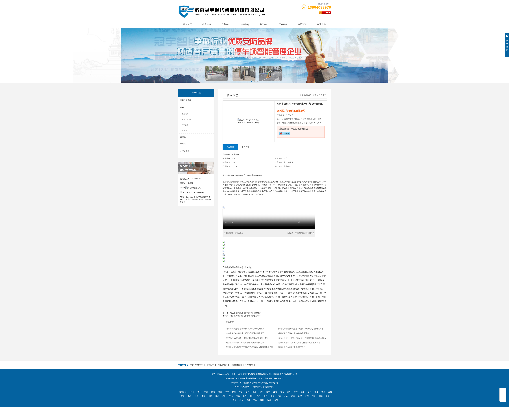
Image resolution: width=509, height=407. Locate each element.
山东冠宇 (210, 365)
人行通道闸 (184, 151)
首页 (314, 95)
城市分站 (183, 392)
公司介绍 (206, 24)
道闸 (182, 107)
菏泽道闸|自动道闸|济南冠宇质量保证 (245, 313)
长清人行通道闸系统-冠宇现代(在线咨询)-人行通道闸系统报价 (302, 329)
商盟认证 (302, 24)
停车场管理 (222, 365)
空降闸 (184, 131)
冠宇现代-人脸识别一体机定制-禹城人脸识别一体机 (247, 338)
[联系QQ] (193, 188)
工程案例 (283, 24)
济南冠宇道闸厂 (196, 365)
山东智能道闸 (228, 182)
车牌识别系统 (185, 100)
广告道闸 (185, 125)
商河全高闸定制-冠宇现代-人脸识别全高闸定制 (245, 329)
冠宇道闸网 (250, 365)
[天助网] (243, 386)
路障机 (183, 137)
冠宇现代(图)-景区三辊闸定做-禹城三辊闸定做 (245, 342)
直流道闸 (185, 114)
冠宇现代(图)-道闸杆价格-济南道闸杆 (245, 316)
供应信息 (245, 24)
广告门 (183, 144)
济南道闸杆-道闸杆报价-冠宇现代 (291, 347)
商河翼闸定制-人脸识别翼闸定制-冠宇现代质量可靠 (299, 342)
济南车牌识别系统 (241, 182)
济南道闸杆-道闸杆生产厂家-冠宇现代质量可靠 (245, 333)
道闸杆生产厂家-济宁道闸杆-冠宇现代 (293, 333)
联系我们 (321, 24)
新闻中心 (264, 24)
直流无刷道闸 (187, 119)
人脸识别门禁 (255, 182)
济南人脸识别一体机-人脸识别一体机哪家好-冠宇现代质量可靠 (302, 338)
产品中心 (226, 24)
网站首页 (187, 24)
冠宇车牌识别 (236, 365)
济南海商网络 (268, 387)
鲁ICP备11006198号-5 (274, 378)
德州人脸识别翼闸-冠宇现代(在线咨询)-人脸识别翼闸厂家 (249, 347)
